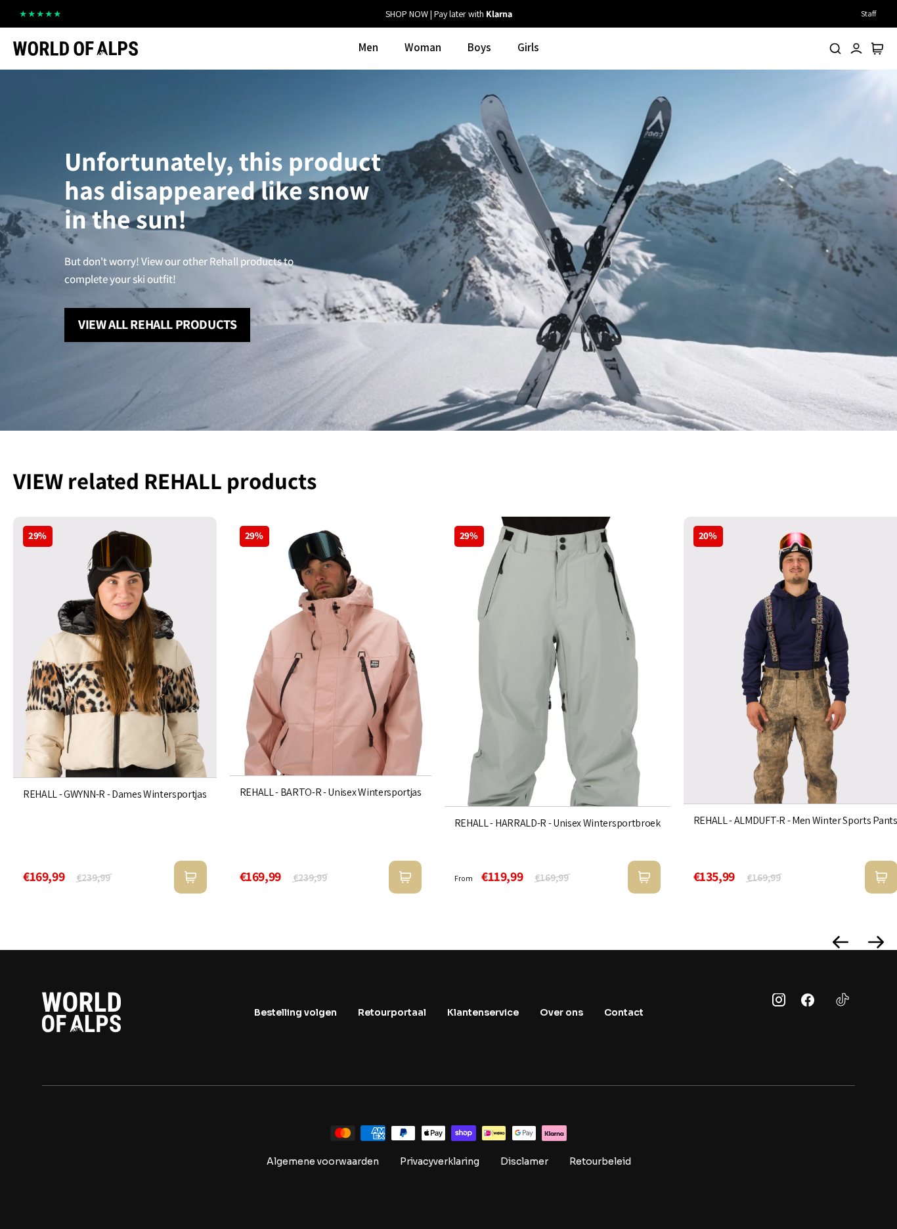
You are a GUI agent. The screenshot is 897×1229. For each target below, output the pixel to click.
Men (368, 47)
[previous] (306, 14)
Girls (528, 47)
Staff (868, 13)
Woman (423, 47)
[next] (591, 14)
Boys (479, 47)
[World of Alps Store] (75, 48)
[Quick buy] (190, 877)
